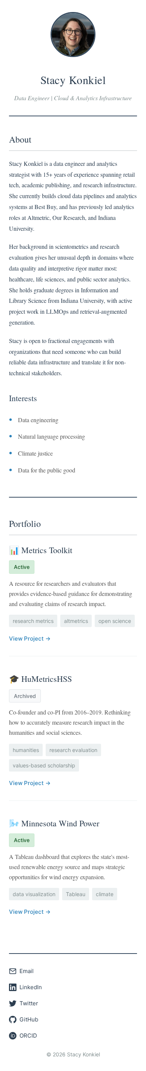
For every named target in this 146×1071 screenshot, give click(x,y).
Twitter (28, 1003)
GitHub (28, 1019)
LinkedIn (30, 987)
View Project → (30, 638)
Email (26, 971)
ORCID (28, 1035)
